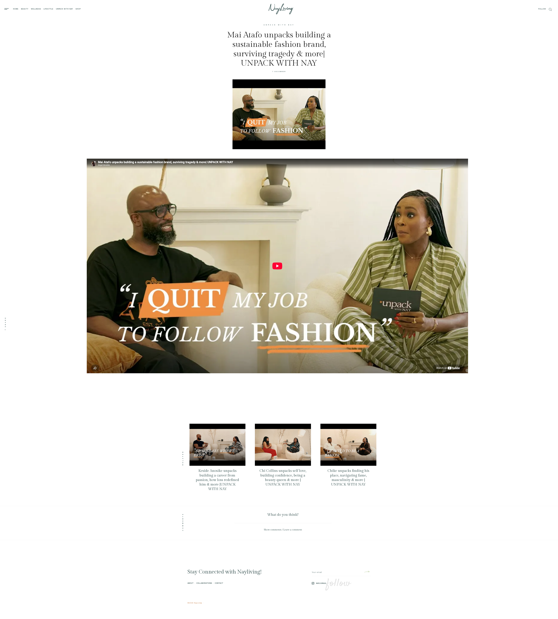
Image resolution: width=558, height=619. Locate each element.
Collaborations (204, 583)
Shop (78, 9)
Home (15, 9)
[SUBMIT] (367, 572)
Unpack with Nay (64, 9)
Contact (219, 583)
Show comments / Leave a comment (283, 529)
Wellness (36, 9)
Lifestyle (48, 9)
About (190, 583)
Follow (542, 9)
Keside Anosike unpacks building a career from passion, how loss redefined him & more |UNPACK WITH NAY (217, 480)
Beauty (24, 9)
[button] (283, 529)
